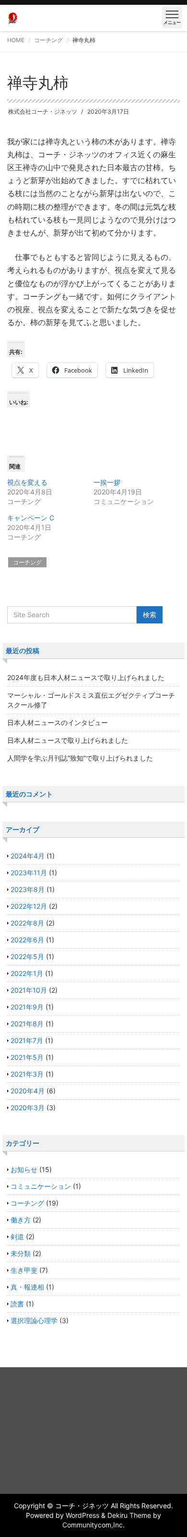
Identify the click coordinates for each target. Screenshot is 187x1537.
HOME (15, 40)
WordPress (82, 1515)
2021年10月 (29, 990)
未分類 (21, 1253)
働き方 (21, 1220)
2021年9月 (27, 1007)
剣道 (17, 1236)
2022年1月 (27, 973)
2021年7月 (27, 1040)
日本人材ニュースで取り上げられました (67, 740)
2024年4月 (28, 856)
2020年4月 (28, 1091)
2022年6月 (27, 940)
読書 (17, 1304)
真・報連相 (27, 1287)
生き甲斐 (24, 1270)
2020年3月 (28, 1107)
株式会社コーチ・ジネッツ (42, 111)
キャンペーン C (30, 518)
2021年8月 (27, 1024)
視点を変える (27, 482)
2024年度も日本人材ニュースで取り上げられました (85, 677)
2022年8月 (27, 923)
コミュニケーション (41, 1186)
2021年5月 (27, 1057)
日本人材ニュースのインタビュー (57, 722)
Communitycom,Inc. (93, 1525)
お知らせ (24, 1169)
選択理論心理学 (34, 1320)
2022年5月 (27, 956)
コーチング (48, 40)
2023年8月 (28, 889)
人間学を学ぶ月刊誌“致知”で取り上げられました (80, 758)
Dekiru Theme (129, 1515)
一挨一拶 (107, 482)
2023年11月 (29, 872)
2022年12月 (29, 906)
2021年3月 (27, 1074)
